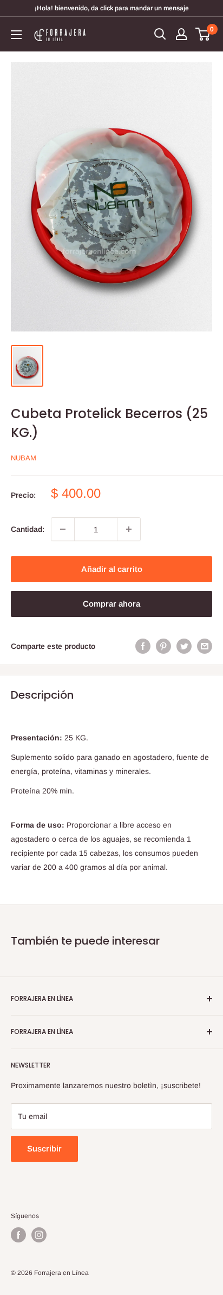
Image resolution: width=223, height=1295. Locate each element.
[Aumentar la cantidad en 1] (128, 529)
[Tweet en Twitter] (184, 646)
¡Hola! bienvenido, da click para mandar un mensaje (112, 8)
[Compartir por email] (204, 646)
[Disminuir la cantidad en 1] (62, 529)
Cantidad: (27, 529)
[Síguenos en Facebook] (18, 1234)
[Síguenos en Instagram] (39, 1234)
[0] (203, 34)
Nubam (23, 458)
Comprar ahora (111, 603)
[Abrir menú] (16, 34)
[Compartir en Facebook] (142, 646)
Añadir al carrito (111, 569)
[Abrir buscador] (160, 34)
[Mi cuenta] (181, 34)
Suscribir (44, 1148)
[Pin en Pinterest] (163, 646)
